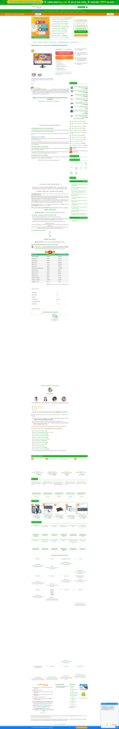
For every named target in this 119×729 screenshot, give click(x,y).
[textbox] (108, 727)
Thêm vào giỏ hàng (64, 52)
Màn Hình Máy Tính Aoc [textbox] (78, 220)
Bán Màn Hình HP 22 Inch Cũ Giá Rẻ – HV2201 (38, 473)
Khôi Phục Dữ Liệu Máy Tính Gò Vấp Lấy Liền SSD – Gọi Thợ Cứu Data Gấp (79, 208)
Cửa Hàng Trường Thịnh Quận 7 (82, 549)
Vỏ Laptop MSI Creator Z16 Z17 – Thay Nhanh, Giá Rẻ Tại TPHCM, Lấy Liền (70, 516)
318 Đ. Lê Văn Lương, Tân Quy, (61, 31)
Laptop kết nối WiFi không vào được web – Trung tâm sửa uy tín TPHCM (79, 211)
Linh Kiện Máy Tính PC (53, 42)
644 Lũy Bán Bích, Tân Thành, (61, 30)
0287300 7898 (44, 414)
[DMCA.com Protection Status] (83, 693)
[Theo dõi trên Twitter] (85, 4)
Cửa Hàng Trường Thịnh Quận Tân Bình (73, 535)
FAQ (66, 4)
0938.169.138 (34, 4)
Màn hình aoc (67, 73)
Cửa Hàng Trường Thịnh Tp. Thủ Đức (45, 549)
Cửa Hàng (61, 11)
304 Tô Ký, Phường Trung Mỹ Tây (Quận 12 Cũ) (62, 19)
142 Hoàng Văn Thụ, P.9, (61, 35)
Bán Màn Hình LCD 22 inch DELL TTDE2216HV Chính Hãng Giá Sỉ (52, 473)
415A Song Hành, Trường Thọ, (41, 437)
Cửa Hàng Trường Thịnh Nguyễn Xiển (54, 549)
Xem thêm (36, 496)
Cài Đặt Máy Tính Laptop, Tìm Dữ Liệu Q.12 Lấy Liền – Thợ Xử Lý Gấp (79, 188)
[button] (81, 7)
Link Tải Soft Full (43, 712)
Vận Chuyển (35, 409)
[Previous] (33, 60)
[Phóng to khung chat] (115, 703)
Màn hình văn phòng (59, 74)
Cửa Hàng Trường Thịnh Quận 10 (54, 535)
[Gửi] (53, 7)
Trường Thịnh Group (62, 724)
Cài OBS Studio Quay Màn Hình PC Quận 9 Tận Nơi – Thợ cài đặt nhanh (79, 204)
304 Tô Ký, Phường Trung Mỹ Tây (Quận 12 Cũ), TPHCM (44, 432)
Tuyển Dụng (79, 4)
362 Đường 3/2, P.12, (59, 33)
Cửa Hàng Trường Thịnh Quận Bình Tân (73, 549)
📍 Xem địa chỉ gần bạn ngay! (81, 727)
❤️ (115, 724)
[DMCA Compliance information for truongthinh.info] (83, 698)
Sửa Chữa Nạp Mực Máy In (43, 11)
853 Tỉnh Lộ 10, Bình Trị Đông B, (62, 37)
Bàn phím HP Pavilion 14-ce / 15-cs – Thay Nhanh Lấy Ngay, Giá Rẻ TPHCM (82, 516)
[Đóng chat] (117, 703)
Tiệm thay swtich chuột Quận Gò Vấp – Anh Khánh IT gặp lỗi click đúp (79, 185)
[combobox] (78, 220)
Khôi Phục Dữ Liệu (51, 11)
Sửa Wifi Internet (35, 11)
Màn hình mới (59, 299)
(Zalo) (53, 212)
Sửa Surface (71, 11)
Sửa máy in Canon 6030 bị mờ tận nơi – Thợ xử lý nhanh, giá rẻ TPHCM (79, 195)
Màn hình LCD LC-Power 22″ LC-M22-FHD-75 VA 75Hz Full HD (66, 473)
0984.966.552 (39, 4)
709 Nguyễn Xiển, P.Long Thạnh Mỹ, (62, 26)
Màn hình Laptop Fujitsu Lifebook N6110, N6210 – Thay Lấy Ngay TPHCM (59, 516)
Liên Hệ (83, 4)
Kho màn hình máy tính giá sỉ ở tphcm (56, 284)
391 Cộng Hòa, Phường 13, (79, 128)
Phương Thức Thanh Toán (37, 406)
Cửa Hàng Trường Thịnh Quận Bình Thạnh (64, 535)
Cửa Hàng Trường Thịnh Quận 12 (45, 535)
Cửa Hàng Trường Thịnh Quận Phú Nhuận (64, 549)
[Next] (52, 60)
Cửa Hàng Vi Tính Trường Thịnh (43, 42)
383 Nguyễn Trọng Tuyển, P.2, (61, 21)
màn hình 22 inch (59, 73)
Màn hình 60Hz (63, 73)
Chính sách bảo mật (75, 692)
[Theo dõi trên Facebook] (84, 4)
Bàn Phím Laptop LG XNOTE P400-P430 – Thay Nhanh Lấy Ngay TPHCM (48, 516)
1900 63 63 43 (40, 705)
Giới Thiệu (73, 686)
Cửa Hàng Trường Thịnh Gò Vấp (35, 535)
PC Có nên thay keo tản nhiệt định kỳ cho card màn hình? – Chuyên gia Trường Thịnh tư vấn (78, 191)
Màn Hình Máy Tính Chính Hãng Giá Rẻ (63, 42)
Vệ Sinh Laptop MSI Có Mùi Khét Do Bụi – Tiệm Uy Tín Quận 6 (79, 198)
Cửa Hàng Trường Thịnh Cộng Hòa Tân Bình (82, 535)
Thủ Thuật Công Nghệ (62, 4)
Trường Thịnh (34, 42)
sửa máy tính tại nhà (60, 248)
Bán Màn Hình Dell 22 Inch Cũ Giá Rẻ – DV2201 (81, 473)
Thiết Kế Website (83, 11)
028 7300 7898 (45, 705)
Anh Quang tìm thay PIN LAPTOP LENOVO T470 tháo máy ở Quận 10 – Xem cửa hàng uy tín (79, 214)
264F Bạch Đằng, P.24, (60, 28)
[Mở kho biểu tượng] (117, 725)
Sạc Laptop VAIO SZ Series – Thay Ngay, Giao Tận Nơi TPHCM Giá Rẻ (36, 516)
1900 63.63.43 (52, 209)
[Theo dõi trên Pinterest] (86, 4)
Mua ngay (64, 57)
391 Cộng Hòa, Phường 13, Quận (61, 23)
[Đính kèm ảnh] (101, 725)
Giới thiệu (75, 4)
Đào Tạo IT (57, 11)
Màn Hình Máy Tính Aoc (74, 42)
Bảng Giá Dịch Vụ (70, 4)
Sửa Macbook (66, 11)
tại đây (66, 720)
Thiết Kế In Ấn (77, 11)
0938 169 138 (48, 212)
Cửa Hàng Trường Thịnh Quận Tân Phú (35, 549)
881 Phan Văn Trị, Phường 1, (41, 430)
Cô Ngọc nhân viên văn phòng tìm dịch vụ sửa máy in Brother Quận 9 (79, 201)
